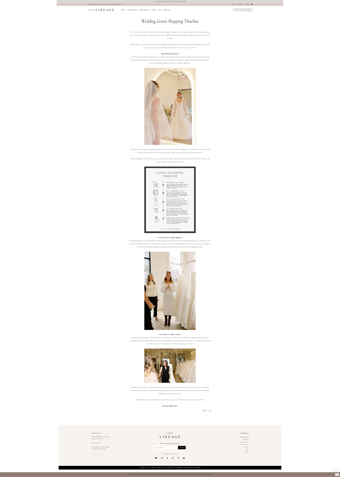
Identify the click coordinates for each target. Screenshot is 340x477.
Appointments (244, 437)
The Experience (244, 444)
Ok (337, 474)
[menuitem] (104, 4)
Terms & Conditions (158, 467)
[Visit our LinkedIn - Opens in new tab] (184, 458)
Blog (247, 449)
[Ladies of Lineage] (101, 10)
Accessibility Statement (174, 467)
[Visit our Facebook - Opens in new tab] (167, 458)
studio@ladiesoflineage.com (170, 454)
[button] (240, 4)
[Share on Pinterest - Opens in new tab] (210, 410)
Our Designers (244, 442)
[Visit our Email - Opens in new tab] (156, 458)
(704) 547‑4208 (95, 443)
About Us (246, 439)
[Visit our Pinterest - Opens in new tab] (178, 458)
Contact (246, 452)
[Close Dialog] (2, 474)
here (211, 474)
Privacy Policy (145, 467)
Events (247, 447)
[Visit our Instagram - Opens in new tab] (162, 458)
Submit (182, 447)
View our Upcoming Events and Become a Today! (170, 1)
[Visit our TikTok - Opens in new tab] (173, 458)
